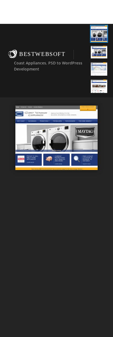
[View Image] (99, 34)
